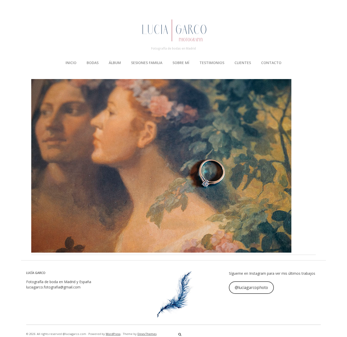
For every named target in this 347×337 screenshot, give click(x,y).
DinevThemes (146, 334)
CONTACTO (271, 62)
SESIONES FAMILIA (146, 62)
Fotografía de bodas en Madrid (173, 48)
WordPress (113, 334)
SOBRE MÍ (180, 62)
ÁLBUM (115, 62)
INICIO (71, 62)
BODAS (93, 62)
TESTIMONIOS (211, 62)
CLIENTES (242, 62)
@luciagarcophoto (251, 287)
